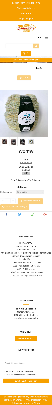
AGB (45, 400)
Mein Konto (26, 13)
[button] (6, 214)
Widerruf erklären (26, 338)
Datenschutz (18, 403)
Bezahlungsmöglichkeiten (16, 396)
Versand (29, 403)
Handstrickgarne (32, 59)
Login (37, 403)
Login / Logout (26, 18)
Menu (38, 37)
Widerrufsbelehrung (39, 396)
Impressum (36, 400)
